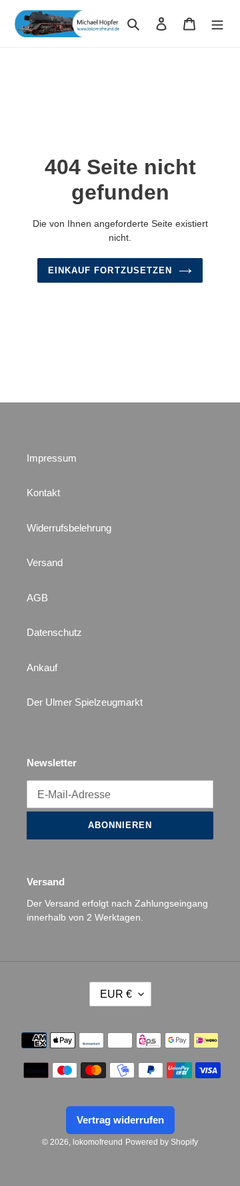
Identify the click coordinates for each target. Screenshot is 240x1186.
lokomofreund (98, 1142)
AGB (37, 597)
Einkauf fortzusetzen (110, 270)
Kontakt (43, 492)
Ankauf (42, 667)
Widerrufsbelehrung (69, 527)
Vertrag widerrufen (120, 1119)
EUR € (116, 994)
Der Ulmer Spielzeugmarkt (85, 702)
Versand (45, 562)
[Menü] (217, 23)
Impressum (52, 458)
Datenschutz (54, 632)
